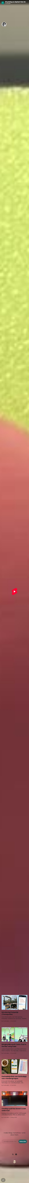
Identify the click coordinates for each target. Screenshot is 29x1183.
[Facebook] (16, 1154)
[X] (13, 1154)
